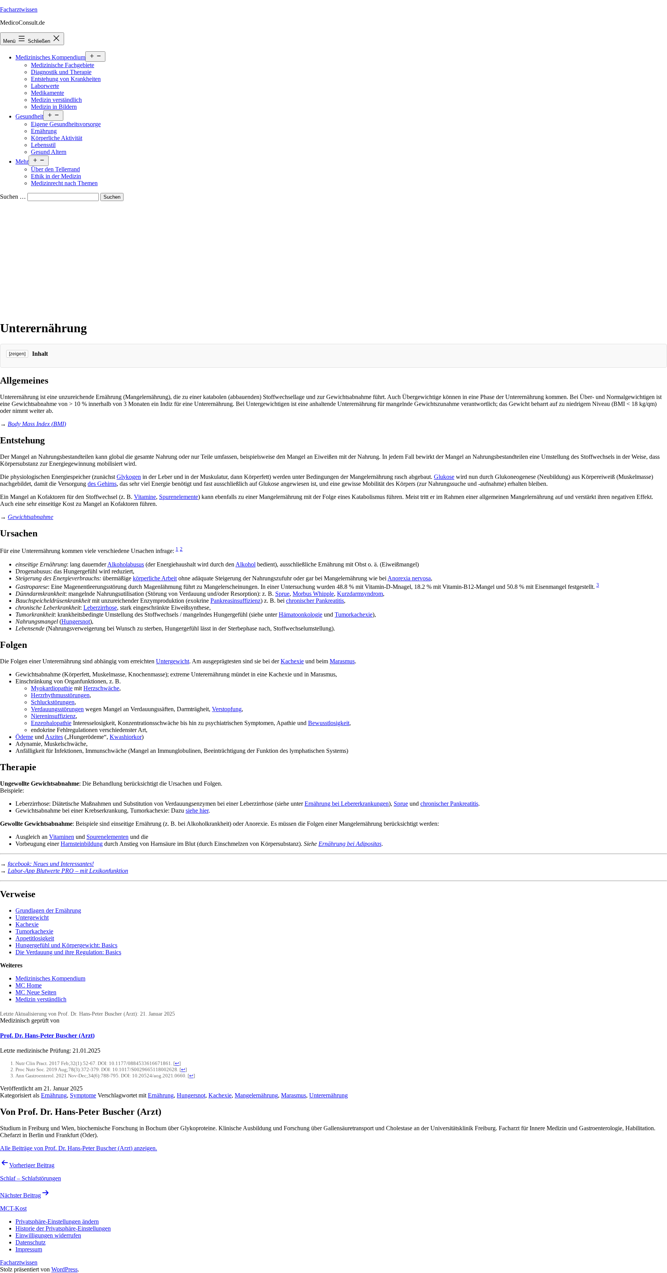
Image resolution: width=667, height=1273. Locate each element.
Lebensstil (43, 145)
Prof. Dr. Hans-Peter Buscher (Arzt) (47, 1035)
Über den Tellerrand (55, 169)
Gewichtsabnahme (30, 517)
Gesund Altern (48, 152)
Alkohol (245, 564)
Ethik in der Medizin (56, 176)
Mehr (22, 161)
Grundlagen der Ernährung (48, 910)
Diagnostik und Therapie (61, 72)
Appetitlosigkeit (34, 938)
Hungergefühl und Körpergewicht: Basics (66, 945)
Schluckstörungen (52, 702)
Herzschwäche (101, 688)
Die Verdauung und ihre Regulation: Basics (68, 952)
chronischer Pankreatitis (315, 600)
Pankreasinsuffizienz (235, 600)
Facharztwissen (18, 9)
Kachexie (292, 661)
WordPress (64, 1269)
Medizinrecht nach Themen (64, 183)
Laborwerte (45, 86)
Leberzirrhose (100, 607)
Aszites (54, 737)
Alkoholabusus (125, 564)
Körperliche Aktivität (56, 138)
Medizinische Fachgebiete (62, 65)
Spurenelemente (178, 497)
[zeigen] (17, 354)
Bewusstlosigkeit (328, 723)
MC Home (28, 985)
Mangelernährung (256, 1095)
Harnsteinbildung (82, 843)
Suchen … (13, 196)
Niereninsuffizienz (53, 716)
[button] (57, 1221)
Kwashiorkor (126, 737)
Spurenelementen (107, 836)
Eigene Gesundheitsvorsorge (66, 124)
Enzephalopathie (51, 723)
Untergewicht (172, 661)
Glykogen (129, 476)
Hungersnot (75, 621)
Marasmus (342, 661)
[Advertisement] (333, 259)
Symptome (83, 1095)
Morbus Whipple (313, 593)
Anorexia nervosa (409, 578)
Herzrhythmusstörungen (60, 695)
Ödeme (24, 737)
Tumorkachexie (353, 614)
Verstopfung (227, 709)
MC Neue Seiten (35, 992)
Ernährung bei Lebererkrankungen (347, 803)
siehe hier (197, 810)
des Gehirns (102, 483)
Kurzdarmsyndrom (360, 593)
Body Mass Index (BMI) (37, 424)
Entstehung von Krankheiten (66, 79)
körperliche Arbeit (155, 578)
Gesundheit (29, 116)
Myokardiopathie (52, 688)
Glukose (444, 476)
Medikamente (47, 93)
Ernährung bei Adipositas (349, 843)
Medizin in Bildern (54, 106)
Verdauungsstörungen (57, 709)
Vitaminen (61, 836)
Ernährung (44, 131)
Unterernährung (328, 1095)
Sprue (282, 593)
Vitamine (145, 497)
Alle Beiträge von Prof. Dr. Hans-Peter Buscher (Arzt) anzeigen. (78, 1148)
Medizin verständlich (56, 99)
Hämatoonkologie (300, 614)
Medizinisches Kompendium (50, 57)
